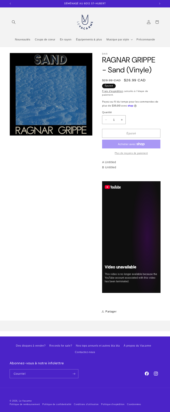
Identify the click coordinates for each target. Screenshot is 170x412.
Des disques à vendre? (31, 345)
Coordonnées (134, 404)
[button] (14, 22)
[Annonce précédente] (10, 3)
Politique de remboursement (25, 404)
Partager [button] (111, 311)
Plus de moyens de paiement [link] (131, 153)
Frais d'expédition (112, 91)
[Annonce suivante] (159, 3)
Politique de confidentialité (56, 404)
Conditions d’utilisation (86, 404)
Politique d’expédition (113, 404)
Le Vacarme (25, 401)
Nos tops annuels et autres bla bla (98, 345)
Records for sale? (60, 345)
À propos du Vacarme (137, 345)
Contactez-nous (85, 352)
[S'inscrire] (74, 373)
